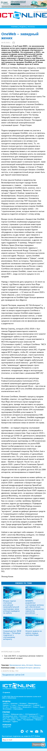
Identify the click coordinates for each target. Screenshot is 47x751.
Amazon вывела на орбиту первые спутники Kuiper (33, 633)
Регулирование (28, 719)
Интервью (22, 703)
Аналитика (13, 703)
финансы (36, 668)
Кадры (19, 719)
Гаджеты (15, 721)
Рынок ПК (6, 718)
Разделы (22, 27)
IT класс (13, 705)
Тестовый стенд (15, 707)
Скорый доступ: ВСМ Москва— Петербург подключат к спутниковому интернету (12, 635)
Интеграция (23, 716)
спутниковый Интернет (24, 668)
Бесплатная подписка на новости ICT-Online (21, 736)
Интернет (29, 665)
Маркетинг (14, 718)
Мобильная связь (17, 714)
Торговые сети (25, 718)
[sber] (23, 4)
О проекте (6, 692)
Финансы (37, 665)
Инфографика (18, 709)
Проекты (5, 705)
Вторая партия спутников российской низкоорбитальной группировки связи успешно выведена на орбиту (11, 607)
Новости (5, 703)
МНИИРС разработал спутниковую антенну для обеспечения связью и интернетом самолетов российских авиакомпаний (34, 608)
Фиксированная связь (17, 665)
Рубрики (14, 27)
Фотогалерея (7, 709)
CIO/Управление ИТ (31, 714)
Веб (41, 716)
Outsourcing (11, 719)
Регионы (31, 27)
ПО (4, 719)
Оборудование (37, 718)
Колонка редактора (24, 705)
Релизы (35, 707)
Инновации (6, 721)
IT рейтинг (36, 705)
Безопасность (33, 716)
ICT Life (5, 707)
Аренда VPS (7, 727)
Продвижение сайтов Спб (13, 675)
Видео (42, 707)
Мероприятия (32, 703)
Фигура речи (26, 707)
